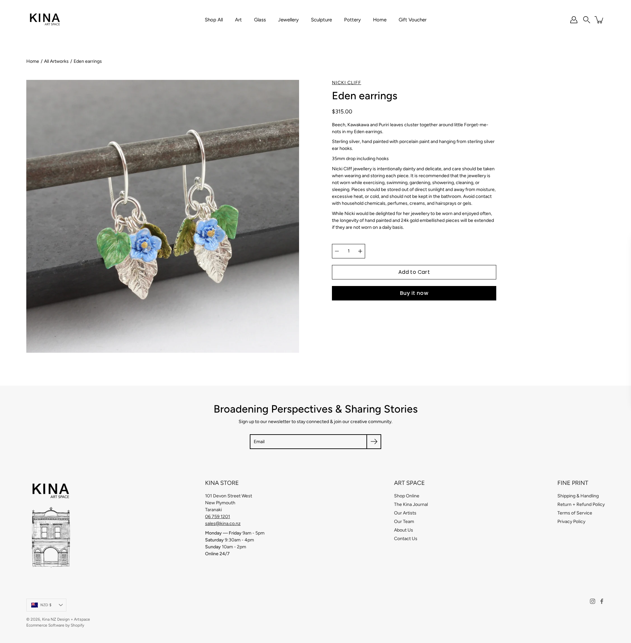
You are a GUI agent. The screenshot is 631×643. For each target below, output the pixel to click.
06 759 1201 (217, 516)
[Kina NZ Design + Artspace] (45, 19)
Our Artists (405, 513)
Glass (260, 20)
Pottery (352, 20)
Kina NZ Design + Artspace (66, 619)
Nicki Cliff (346, 82)
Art (238, 20)
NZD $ (46, 604)
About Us (403, 530)
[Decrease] (337, 251)
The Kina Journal (411, 504)
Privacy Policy (571, 521)
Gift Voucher (413, 20)
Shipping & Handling (578, 496)
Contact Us (405, 538)
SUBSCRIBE (432, 389)
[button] (586, 19)
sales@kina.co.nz (223, 523)
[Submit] (373, 441)
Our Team (404, 521)
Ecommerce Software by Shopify (55, 625)
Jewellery (288, 20)
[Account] (574, 19)
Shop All (214, 20)
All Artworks (56, 61)
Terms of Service (574, 513)
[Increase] (360, 251)
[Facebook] (602, 601)
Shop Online (406, 496)
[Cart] (599, 19)
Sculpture (321, 20)
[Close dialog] (616, 245)
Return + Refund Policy (581, 504)
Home (379, 20)
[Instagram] (593, 601)
